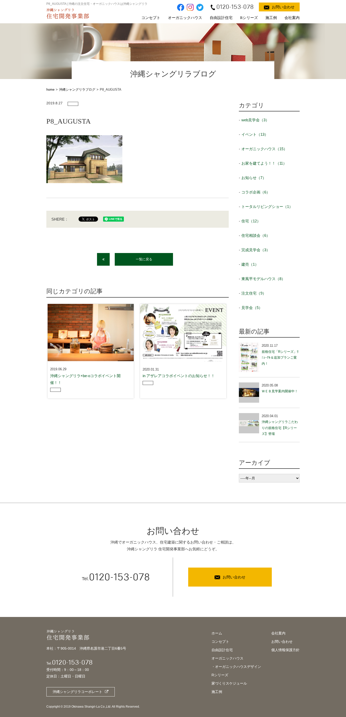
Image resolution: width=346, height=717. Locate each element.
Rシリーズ (249, 18)
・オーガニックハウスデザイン (236, 667)
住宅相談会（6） (255, 235)
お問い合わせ (282, 642)
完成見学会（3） (255, 250)
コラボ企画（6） (255, 192)
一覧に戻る (144, 259)
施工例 (271, 18)
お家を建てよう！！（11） (264, 163)
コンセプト (150, 18)
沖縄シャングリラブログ (77, 89)
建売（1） (250, 264)
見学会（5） (251, 307)
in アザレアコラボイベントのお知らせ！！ (179, 376)
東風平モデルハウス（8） (263, 279)
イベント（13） (254, 134)
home (50, 89)
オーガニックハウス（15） (264, 149)
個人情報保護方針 (285, 650)
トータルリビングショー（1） (267, 206)
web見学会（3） (255, 120)
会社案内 (292, 18)
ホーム (217, 633)
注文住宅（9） (253, 293)
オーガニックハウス (185, 18)
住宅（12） (251, 221)
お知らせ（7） (253, 178)
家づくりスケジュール (229, 683)
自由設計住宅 (221, 18)
